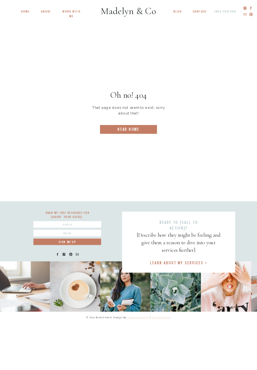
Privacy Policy (161, 317)
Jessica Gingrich (138, 317)
